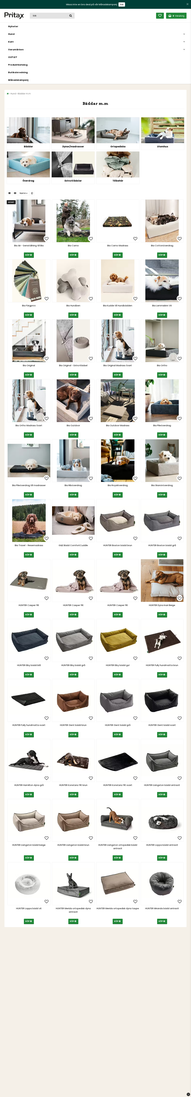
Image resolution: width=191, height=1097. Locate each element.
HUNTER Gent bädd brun (73, 725)
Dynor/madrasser (73, 146)
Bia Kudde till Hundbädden (117, 305)
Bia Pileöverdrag (162, 425)
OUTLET (12, 57)
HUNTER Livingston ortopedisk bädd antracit (117, 846)
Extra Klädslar (73, 180)
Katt (11, 41)
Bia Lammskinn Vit (162, 305)
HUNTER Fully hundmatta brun (162, 665)
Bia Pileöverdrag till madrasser (29, 485)
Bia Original (29, 365)
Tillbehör (118, 180)
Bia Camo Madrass (117, 245)
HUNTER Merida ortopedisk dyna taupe (118, 908)
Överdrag (28, 180)
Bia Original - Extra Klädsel (73, 365)
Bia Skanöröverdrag (162, 485)
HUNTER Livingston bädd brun (73, 844)
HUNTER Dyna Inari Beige (162, 605)
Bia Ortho (162, 365)
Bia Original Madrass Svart (117, 365)
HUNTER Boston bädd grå (162, 545)
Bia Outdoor (73, 425)
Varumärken (16, 49)
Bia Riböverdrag (73, 485)
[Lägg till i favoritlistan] (28, 280)
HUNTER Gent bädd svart (162, 725)
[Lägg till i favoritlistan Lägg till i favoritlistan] (28, 220)
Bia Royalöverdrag (118, 485)
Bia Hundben (73, 305)
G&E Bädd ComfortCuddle (73, 545)
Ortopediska (117, 146)
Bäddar (28, 146)
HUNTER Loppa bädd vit (29, 908)
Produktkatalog (17, 64)
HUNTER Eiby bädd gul (117, 665)
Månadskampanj (18, 80)
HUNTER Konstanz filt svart (117, 785)
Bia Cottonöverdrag (162, 245)
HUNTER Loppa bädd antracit (162, 844)
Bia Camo (73, 245)
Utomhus (162, 146)
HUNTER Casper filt (29, 605)
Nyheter (13, 26)
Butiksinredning (18, 72)
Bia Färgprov (29, 305)
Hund (11, 34)
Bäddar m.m (24, 93)
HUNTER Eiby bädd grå (73, 665)
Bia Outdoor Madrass (117, 425)
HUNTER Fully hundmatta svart (28, 725)
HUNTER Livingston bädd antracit (162, 785)
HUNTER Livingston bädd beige (29, 844)
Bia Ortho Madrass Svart (29, 425)
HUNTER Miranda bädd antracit (162, 908)
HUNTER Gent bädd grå (117, 725)
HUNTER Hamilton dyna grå (29, 785)
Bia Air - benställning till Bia (29, 245)
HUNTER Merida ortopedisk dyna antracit (73, 910)
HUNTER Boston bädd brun (117, 545)
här (122, 4)
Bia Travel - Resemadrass (29, 545)
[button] (160, 16)
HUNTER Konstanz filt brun (73, 785)
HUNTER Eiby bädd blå (29, 665)
